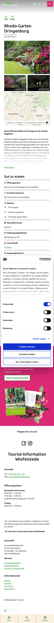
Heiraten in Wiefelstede (14, 568)
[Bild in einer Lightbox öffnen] (27, 404)
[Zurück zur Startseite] (9, 4)
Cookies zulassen (27, 346)
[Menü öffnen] (44, 4)
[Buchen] (50, 4)
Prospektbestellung (12, 563)
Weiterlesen (9, 167)
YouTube (7, 247)
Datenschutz (9, 588)
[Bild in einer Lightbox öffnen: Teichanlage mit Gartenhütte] (39, 83)
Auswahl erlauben (27, 354)
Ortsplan (7, 583)
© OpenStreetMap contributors (34, 122)
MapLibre (10, 122)
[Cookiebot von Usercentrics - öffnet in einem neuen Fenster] (39, 259)
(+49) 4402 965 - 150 (16, 474)
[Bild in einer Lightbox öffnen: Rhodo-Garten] (27, 57)
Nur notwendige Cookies (27, 362)
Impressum (8, 586)
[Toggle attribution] (46, 122)
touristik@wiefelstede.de (19, 476)
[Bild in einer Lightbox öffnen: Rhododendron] (15, 83)
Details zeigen (39, 339)
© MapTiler (19, 122)
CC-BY (47, 72)
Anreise (7, 580)
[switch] (47, 312)
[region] (27, 108)
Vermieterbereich (11, 565)
